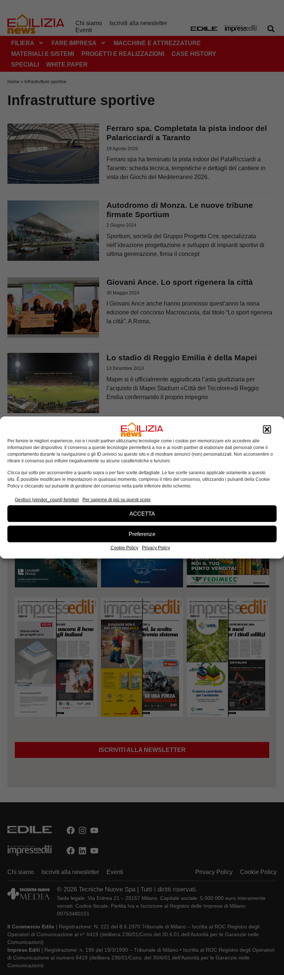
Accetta (142, 513)
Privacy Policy (156, 547)
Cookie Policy (124, 547)
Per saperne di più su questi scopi (116, 499)
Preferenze (142, 534)
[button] (267, 429)
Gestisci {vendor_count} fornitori (47, 499)
